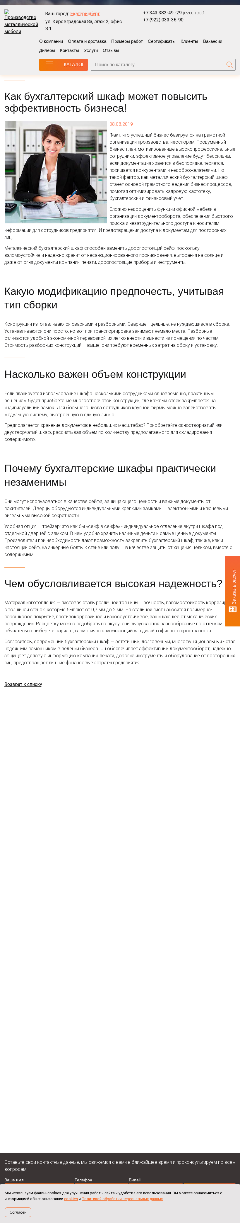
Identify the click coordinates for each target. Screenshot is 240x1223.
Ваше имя (14, 1180)
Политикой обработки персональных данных (122, 1199)
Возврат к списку (23, 684)
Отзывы (111, 50)
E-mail (134, 1180)
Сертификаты (162, 41)
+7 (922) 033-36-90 (163, 20)
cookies (71, 1199)
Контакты (69, 50)
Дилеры (47, 50)
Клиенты (189, 41)
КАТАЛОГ (74, 64)
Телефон (83, 1180)
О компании (51, 41)
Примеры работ (127, 41)
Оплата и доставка (87, 41)
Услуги (91, 50)
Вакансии (212, 41)
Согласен (18, 1212)
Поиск (229, 64)
